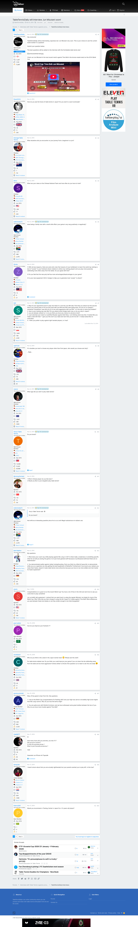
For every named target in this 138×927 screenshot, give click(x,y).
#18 (98, 734)
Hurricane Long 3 (21, 155)
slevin (15, 589)
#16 (98, 655)
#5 (98, 222)
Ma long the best (19, 476)
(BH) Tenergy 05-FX (22, 157)
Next (20, 30)
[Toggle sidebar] (124, 14)
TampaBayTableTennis (95, 871)
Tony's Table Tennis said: (36, 511)
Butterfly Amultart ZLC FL (23, 670)
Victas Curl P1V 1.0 (21, 325)
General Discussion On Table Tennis (29, 856)
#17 (98, 693)
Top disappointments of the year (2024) (35, 854)
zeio (92, 853)
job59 (92, 866)
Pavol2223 (17, 99)
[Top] (122, 913)
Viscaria (18, 280)
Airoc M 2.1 (19, 411)
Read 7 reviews (20, 729)
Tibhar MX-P (19, 201)
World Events (23, 851)
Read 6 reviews (20, 216)
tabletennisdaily (58, 22)
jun (45, 22)
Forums (53, 899)
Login (90, 899)
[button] (34, 10)
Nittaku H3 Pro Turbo (22, 363)
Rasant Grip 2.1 (20, 282)
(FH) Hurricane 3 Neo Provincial (25, 160)
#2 (98, 99)
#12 (98, 508)
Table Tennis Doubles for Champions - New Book (38, 872)
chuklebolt (17, 654)
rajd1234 (16, 345)
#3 (98, 138)
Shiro (15, 180)
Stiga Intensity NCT (21, 361)
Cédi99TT (17, 734)
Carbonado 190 (20, 406)
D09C (17, 455)
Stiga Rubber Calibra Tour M (24, 119)
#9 (98, 389)
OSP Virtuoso (20, 709)
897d (92, 873)
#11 (98, 476)
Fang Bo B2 (19, 196)
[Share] (96, 34)
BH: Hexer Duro (20, 711)
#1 (98, 34)
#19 (98, 764)
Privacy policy (112, 913)
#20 (98, 805)
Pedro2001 (17, 805)
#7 (98, 303)
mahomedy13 (18, 221)
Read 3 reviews (20, 175)
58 (44, 863)
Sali (15, 303)
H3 (16, 453)
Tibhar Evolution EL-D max (23, 322)
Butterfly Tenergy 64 (22, 568)
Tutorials (21, 874)
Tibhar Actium (20, 239)
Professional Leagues (25, 868)
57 (42, 863)
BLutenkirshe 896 (21, 243)
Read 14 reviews (20, 426)
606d (92, 855)
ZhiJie (16, 264)
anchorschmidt (18, 693)
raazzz (16, 389)
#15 (98, 623)
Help (118, 913)
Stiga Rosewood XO (21, 566)
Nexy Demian (19, 241)
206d (92, 848)
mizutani (50, 22)
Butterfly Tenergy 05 (22, 672)
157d (92, 868)
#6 (98, 264)
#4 (98, 181)
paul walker (17, 623)
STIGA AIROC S (20, 117)
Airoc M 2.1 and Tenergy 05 (24, 408)
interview (40, 22)
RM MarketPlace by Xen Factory (26, 917)
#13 (98, 550)
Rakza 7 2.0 (19, 284)
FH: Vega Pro (19, 713)
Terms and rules (102, 913)
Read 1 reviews (20, 618)
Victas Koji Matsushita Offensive (25, 320)
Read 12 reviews (20, 259)
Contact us (54, 902)
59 (46, 863)
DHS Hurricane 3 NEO (22, 198)
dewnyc (93, 846)
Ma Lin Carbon (20, 780)
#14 (98, 589)
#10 (98, 432)
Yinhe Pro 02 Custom (22, 451)
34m (92, 860)
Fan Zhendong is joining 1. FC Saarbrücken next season (41, 867)
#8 (98, 346)
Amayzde (17, 764)
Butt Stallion (17, 550)
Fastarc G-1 (19, 782)
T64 (17, 366)
